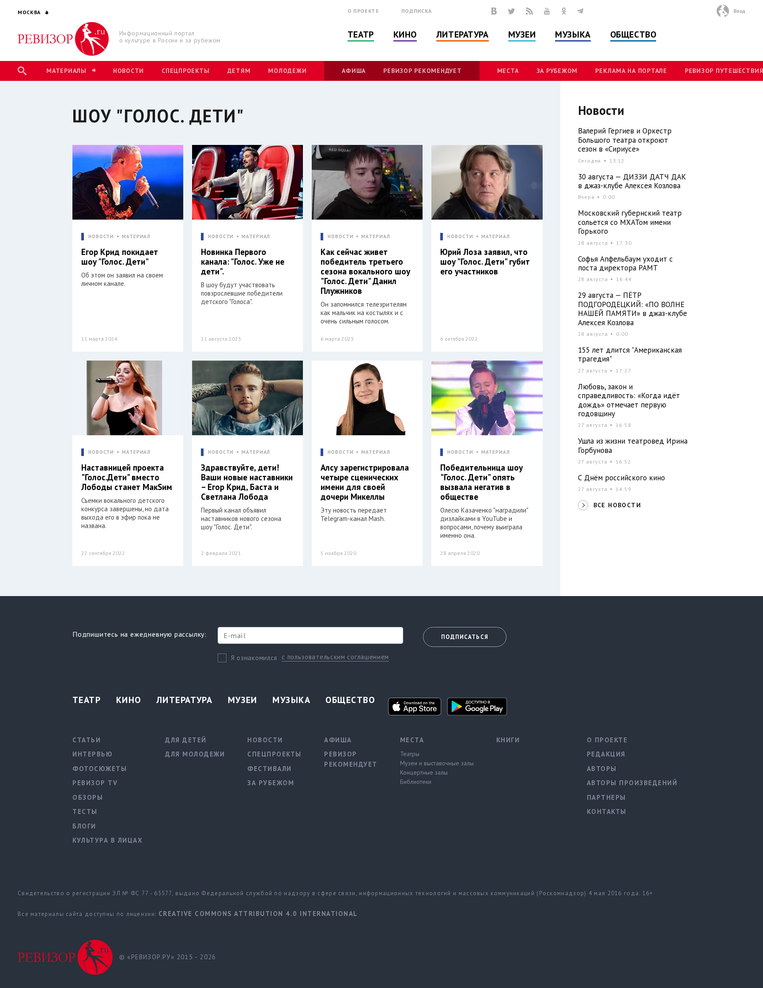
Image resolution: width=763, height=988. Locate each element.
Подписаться (464, 637)
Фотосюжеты (99, 768)
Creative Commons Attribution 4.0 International (258, 913)
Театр (361, 34)
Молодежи (287, 71)
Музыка (572, 34)
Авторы (602, 768)
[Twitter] (511, 11)
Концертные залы (424, 772)
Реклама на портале (631, 71)
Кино (405, 34)
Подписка (416, 11)
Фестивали (269, 768)
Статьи (86, 740)
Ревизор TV (94, 783)
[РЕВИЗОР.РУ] (63, 39)
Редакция (606, 754)
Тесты (85, 811)
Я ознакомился (254, 658)
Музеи (522, 34)
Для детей (186, 740)
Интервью (92, 754)
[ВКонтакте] (494, 11)
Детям (239, 71)
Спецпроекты (185, 71)
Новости (128, 71)
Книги (508, 740)
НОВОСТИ (101, 236)
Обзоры (87, 797)
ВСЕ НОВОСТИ (617, 505)
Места (508, 71)
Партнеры (606, 797)
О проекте (363, 11)
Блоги (84, 826)
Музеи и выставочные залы (437, 763)
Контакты (607, 811)
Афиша (354, 71)
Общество (633, 34)
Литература (462, 34)
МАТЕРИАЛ (136, 236)
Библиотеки (415, 782)
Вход (739, 11)
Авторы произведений (632, 783)
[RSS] (529, 11)
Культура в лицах (107, 840)
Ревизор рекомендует (422, 71)
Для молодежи (195, 754)
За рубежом (557, 71)
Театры (409, 754)
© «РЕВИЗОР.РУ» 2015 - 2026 (167, 957)
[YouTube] (547, 11)
